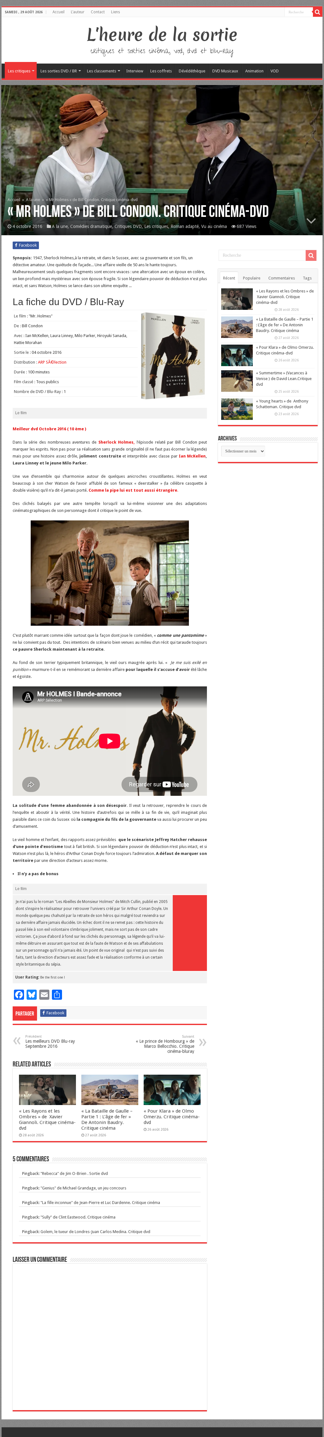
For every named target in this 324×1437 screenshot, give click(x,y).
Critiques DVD (128, 226)
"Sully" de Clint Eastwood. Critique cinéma (77, 1217)
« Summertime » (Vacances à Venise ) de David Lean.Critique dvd (284, 379)
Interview (134, 71)
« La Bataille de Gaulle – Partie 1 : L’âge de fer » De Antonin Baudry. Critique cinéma (107, 1119)
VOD (275, 71)
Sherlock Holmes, (116, 442)
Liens (115, 12)
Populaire (251, 278)
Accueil (59, 12)
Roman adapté (185, 226)
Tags (307, 278)
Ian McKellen (192, 456)
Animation (254, 71)
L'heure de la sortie (162, 34)
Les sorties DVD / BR (58, 71)
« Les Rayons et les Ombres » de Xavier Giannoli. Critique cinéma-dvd (47, 1119)
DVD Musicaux (225, 71)
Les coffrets (161, 71)
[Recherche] (317, 12)
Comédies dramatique (91, 226)
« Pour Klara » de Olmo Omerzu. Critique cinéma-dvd (172, 1116)
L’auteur (77, 12)
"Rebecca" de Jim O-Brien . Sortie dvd (74, 1173)
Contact (98, 12)
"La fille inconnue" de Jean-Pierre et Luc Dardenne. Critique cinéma (100, 1202)
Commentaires (281, 278)
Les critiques (19, 71)
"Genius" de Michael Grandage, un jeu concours (83, 1188)
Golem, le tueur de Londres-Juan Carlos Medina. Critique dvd (95, 1231)
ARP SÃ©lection (52, 362)
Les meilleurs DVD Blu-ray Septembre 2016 (50, 1042)
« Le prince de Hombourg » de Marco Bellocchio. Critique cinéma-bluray (165, 1044)
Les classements (101, 71)
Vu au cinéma (214, 226)
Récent (229, 278)
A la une (33, 199)
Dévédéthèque (192, 71)
